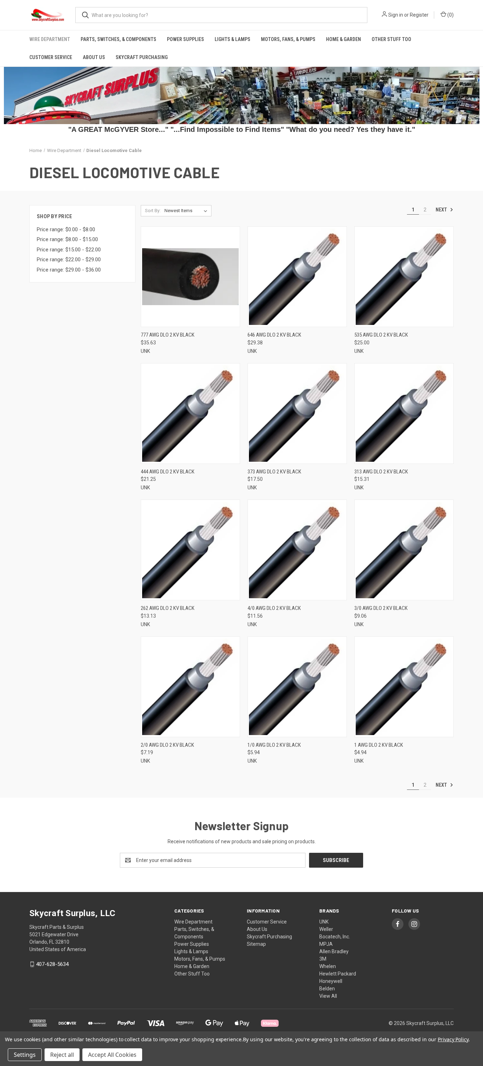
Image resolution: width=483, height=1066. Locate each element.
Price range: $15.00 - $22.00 (69, 249)
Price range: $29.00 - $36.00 (69, 270)
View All (328, 996)
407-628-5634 (52, 964)
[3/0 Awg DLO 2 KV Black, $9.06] (404, 550)
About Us (94, 57)
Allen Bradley (334, 951)
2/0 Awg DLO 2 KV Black (167, 745)
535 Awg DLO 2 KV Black (381, 335)
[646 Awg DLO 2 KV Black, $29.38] (297, 277)
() (450, 15)
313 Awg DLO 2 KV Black (381, 471)
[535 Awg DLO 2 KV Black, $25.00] (404, 277)
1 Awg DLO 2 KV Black (378, 745)
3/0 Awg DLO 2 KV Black (381, 608)
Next (442, 209)
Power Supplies (185, 39)
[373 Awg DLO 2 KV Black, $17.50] (297, 413)
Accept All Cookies (112, 1055)
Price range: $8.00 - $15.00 (67, 239)
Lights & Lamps (232, 39)
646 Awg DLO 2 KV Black (274, 335)
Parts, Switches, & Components (118, 39)
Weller (326, 929)
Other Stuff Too (391, 39)
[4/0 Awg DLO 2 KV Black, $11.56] (297, 550)
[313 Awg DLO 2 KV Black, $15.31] (404, 413)
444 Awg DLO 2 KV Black (167, 471)
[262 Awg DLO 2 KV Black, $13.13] (190, 550)
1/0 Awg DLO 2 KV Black (274, 745)
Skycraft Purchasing (142, 57)
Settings (25, 1055)
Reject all (62, 1055)
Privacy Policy (453, 1039)
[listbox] (187, 210)
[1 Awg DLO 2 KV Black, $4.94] (404, 687)
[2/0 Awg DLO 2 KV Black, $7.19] (190, 687)
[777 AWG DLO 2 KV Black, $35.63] (190, 277)
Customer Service (50, 57)
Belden (327, 988)
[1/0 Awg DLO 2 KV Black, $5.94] (297, 687)
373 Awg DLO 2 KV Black (274, 471)
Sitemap (256, 944)
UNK (323, 922)
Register (419, 15)
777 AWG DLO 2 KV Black (167, 335)
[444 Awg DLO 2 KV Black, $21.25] (190, 413)
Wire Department (49, 39)
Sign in (395, 15)
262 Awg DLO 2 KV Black (167, 608)
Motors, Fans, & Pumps (288, 39)
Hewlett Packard (337, 974)
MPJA (326, 944)
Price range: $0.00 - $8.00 (66, 229)
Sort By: (153, 210)
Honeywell (330, 981)
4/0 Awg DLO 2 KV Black (274, 608)
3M (322, 959)
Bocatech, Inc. (334, 936)
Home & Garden (343, 39)
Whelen (327, 966)
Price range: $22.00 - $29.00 (69, 259)
